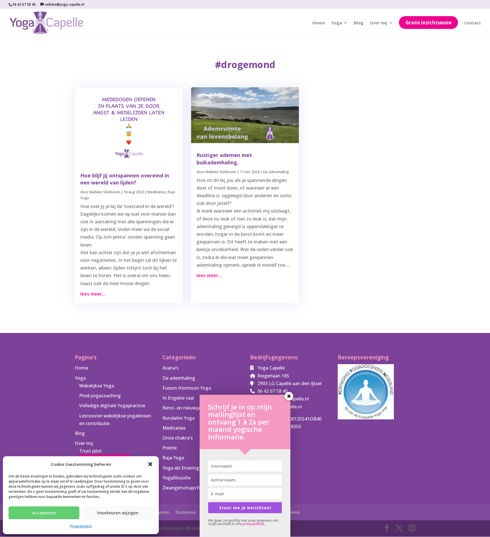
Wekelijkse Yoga (96, 386)
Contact (472, 23)
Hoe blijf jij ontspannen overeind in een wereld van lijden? (124, 179)
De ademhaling (276, 171)
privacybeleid (253, 523)
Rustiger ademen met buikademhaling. (224, 158)
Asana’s (170, 368)
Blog (359, 23)
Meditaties (156, 191)
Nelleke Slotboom (104, 191)
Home (318, 23)
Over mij (378, 23)
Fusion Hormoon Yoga (186, 388)
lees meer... (92, 294)
